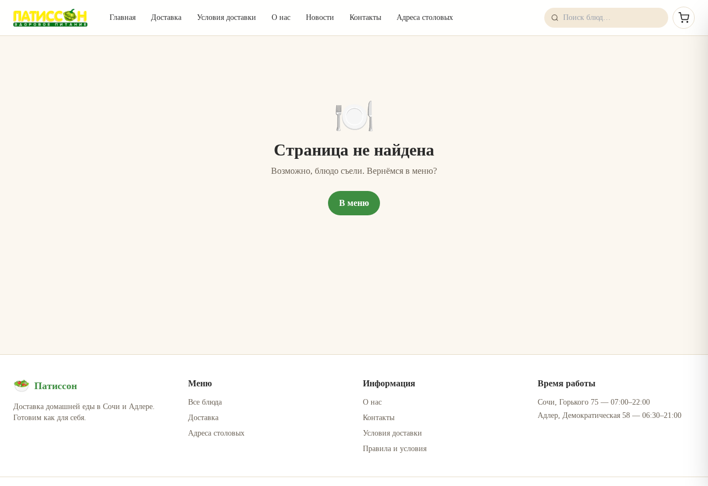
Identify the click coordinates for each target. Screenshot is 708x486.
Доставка (166, 17)
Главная (123, 17)
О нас (281, 17)
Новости (320, 17)
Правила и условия (394, 448)
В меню (354, 203)
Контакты (365, 17)
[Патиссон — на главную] (50, 18)
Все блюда (205, 402)
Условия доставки (226, 17)
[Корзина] (684, 18)
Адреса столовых (425, 17)
